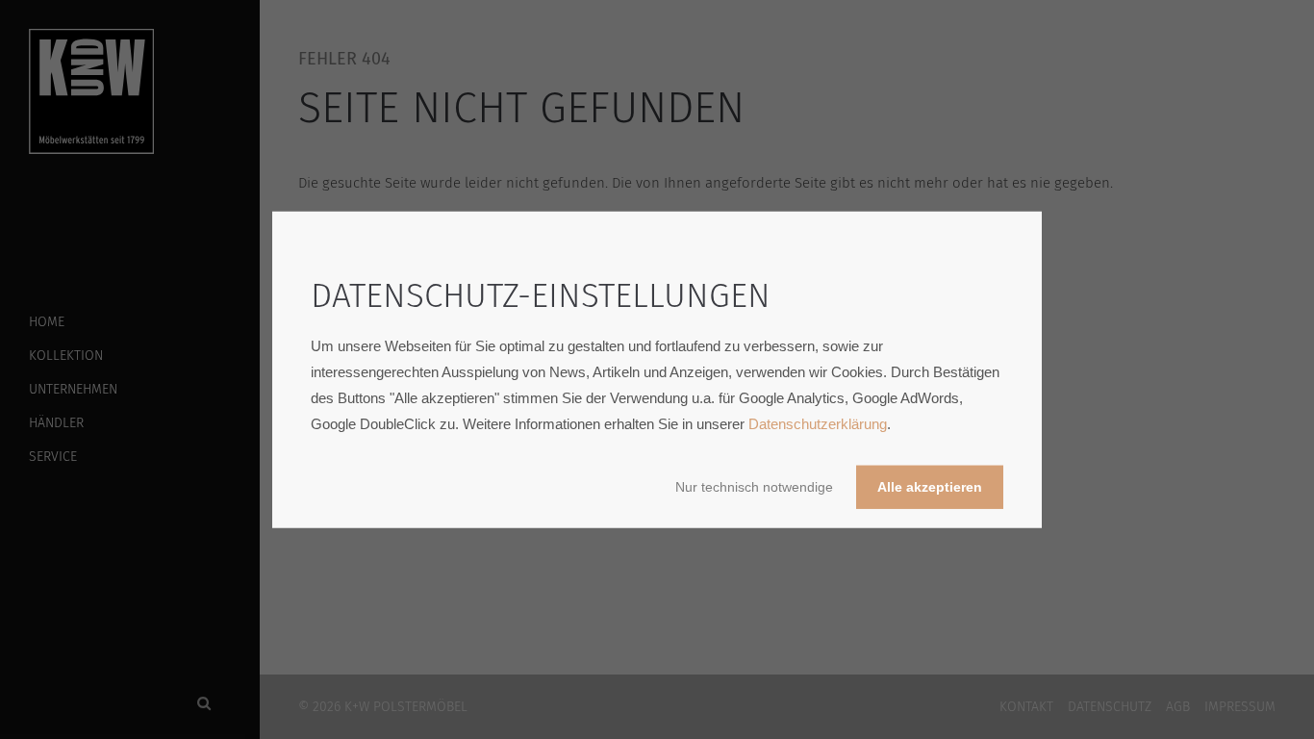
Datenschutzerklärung (817, 423)
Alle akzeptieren (929, 486)
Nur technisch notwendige (754, 486)
